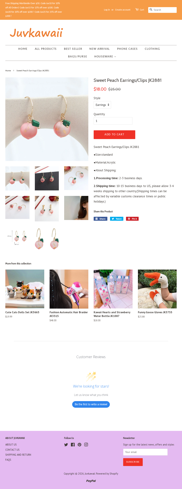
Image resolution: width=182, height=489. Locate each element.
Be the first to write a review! (91, 404)
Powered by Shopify (107, 473)
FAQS (8, 459)
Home (23, 48)
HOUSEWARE (104, 56)
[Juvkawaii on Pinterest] (79, 445)
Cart (142, 10)
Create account (122, 10)
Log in (107, 10)
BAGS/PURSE (77, 56)
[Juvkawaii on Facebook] (73, 445)
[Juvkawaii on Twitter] (66, 445)
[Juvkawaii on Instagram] (86, 445)
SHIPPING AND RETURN (18, 454)
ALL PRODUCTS (46, 48)
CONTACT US (12, 449)
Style (97, 98)
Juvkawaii (90, 473)
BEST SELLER (73, 48)
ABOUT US (11, 444)
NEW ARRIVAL (99, 48)
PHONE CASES (127, 48)
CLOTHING (152, 48)
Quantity (99, 114)
